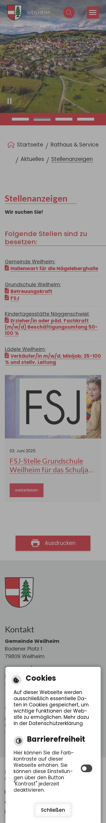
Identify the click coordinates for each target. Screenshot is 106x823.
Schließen (53, 810)
